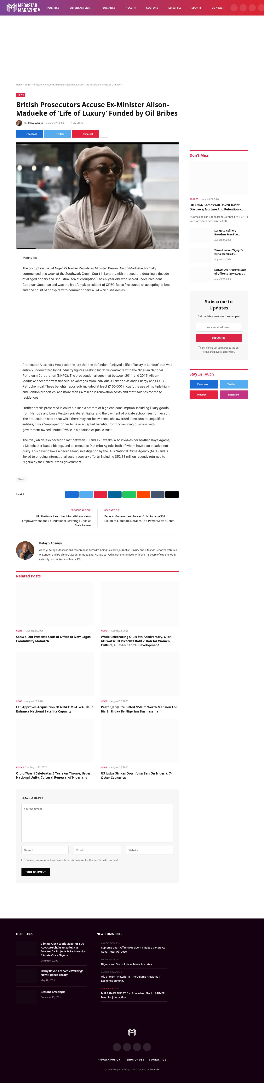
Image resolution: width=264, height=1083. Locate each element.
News (21, 95)
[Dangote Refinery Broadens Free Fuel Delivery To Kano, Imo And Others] (200, 235)
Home (19, 84)
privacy (218, 351)
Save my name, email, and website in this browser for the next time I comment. (72, 860)
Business (108, 7)
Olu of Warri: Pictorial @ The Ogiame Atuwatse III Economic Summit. (131, 978)
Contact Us (157, 1059)
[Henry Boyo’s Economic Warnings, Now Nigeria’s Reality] (26, 976)
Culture (152, 7)
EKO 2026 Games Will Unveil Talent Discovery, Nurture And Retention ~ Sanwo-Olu (215, 207)
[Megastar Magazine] (23, 8)
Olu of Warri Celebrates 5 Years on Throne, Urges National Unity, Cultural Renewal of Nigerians (53, 775)
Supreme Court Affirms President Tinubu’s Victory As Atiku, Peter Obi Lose (133, 949)
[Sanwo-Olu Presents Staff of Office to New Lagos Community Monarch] (55, 604)
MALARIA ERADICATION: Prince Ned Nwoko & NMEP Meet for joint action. (133, 995)
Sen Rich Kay (108, 988)
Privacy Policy (109, 1059)
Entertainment (81, 7)
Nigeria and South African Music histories (126, 964)
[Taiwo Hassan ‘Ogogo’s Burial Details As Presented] (200, 255)
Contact (218, 7)
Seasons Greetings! (53, 992)
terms (206, 351)
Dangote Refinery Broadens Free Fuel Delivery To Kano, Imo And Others (231, 232)
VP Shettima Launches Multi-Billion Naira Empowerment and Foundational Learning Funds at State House (56, 520)
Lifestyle (174, 7)
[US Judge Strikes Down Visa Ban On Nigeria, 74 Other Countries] (140, 741)
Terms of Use (134, 1059)
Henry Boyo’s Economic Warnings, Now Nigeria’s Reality (62, 973)
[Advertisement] (132, 49)
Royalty (21, 767)
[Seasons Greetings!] (26, 997)
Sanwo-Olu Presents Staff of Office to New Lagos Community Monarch (53, 639)
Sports (196, 7)
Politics (53, 7)
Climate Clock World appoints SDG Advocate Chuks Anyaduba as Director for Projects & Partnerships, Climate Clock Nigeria (63, 949)
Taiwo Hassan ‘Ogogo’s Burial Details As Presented (228, 252)
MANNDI (155, 1069)
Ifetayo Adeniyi (35, 123)
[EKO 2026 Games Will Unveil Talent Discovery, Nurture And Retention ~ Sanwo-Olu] (219, 177)
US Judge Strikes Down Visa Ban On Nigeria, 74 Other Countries (137, 775)
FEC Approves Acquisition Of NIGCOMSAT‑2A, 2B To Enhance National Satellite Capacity (55, 709)
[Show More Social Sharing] (104, 134)
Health (131, 7)
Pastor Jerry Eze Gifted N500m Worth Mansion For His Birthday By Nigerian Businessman (139, 709)
